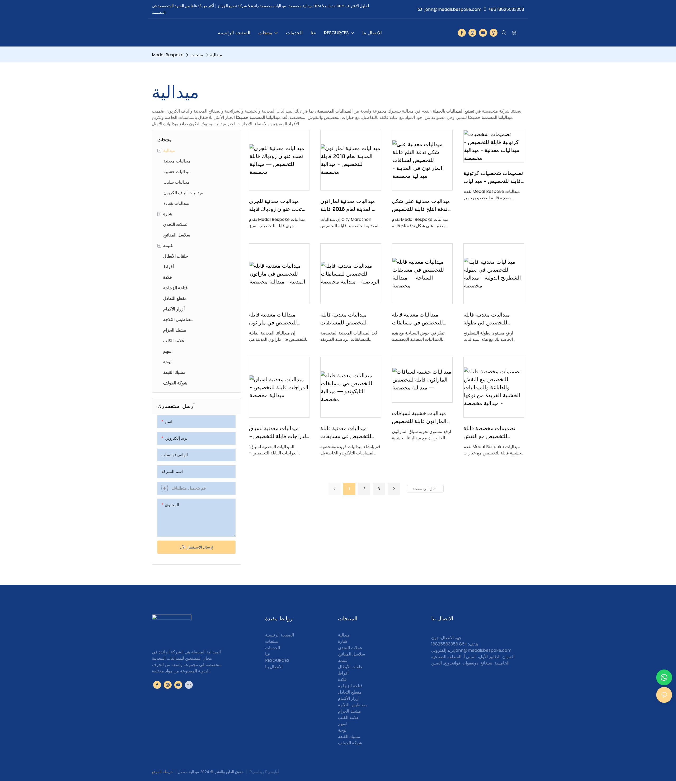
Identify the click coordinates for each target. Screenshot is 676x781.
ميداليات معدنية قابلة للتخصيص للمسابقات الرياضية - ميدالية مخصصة (349, 319)
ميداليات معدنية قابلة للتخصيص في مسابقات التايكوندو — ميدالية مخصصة (345, 432)
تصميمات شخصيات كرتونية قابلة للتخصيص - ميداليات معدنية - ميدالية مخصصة (493, 177)
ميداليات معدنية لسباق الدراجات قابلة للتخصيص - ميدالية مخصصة (278, 432)
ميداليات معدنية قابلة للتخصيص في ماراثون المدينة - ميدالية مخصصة (276, 319)
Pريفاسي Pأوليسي (264, 771)
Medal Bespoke (168, 55)
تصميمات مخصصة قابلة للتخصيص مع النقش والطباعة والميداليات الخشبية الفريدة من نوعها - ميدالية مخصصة (493, 432)
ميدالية (216, 55)
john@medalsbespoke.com (453, 9)
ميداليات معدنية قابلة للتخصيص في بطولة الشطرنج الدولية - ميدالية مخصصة (491, 319)
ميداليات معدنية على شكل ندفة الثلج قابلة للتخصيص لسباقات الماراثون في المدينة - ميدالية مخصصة (421, 205)
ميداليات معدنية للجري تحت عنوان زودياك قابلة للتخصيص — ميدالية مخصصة (275, 205)
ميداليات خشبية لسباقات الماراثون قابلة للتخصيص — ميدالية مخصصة (419, 417)
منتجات (196, 55)
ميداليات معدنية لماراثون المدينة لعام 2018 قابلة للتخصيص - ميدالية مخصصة (347, 205)
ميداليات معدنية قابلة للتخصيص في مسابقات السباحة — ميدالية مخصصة (417, 319)
